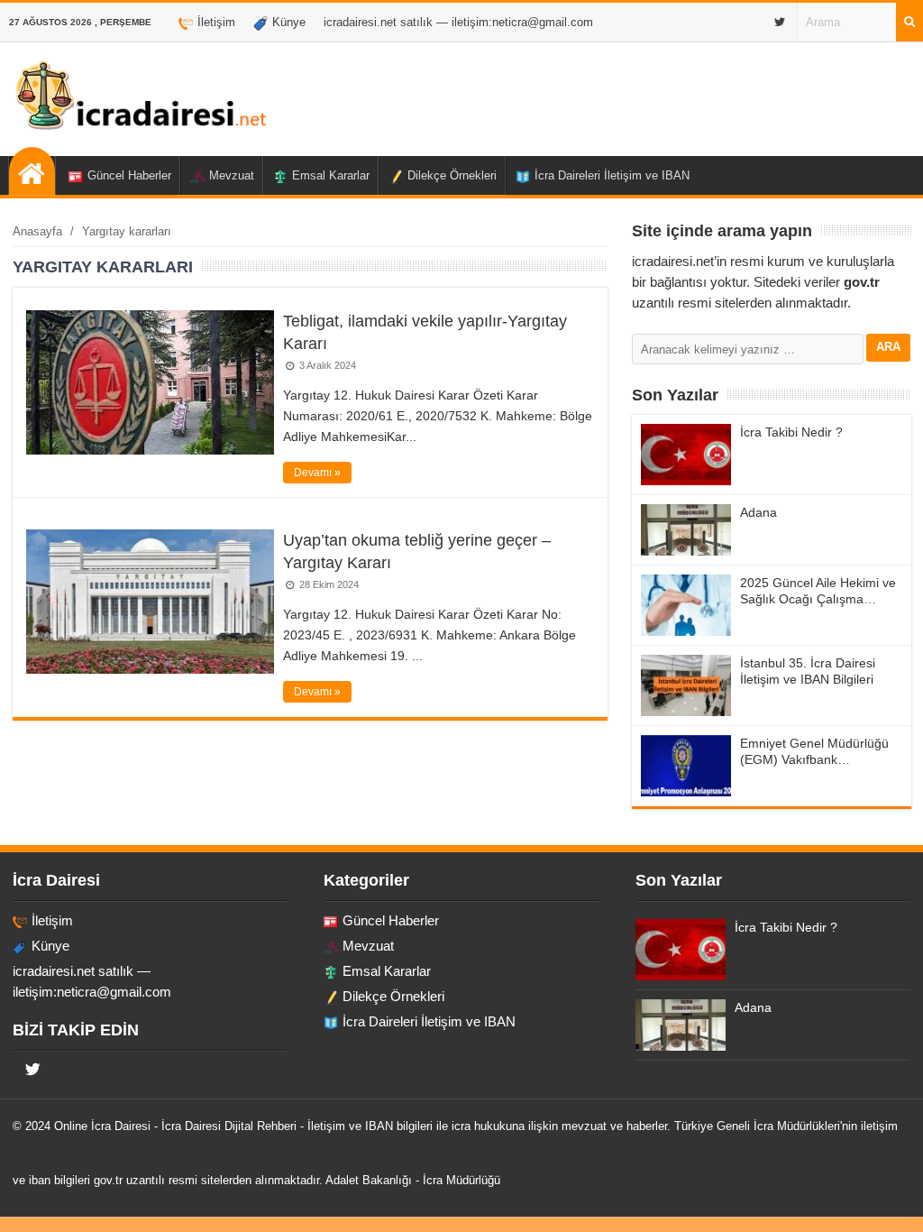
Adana (758, 512)
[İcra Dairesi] (140, 127)
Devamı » (317, 472)
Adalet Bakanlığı (368, 1180)
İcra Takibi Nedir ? (791, 432)
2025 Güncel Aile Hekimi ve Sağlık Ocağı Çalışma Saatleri (818, 598)
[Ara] (909, 22)
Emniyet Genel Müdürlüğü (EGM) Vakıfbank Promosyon (814, 759)
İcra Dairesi (121, 1126)
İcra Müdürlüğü (461, 1180)
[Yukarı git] (886, 1200)
